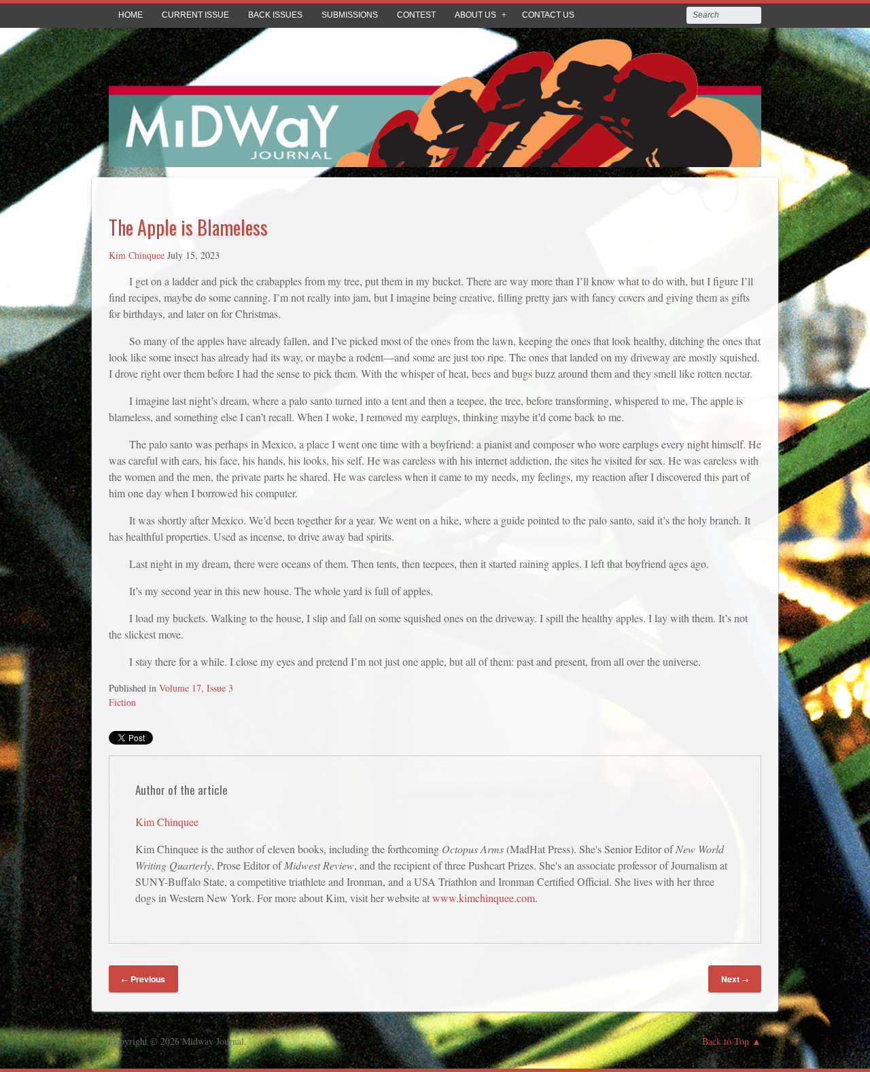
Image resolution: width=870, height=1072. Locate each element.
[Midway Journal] (435, 157)
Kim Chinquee (136, 255)
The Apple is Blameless (188, 227)
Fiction (122, 702)
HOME (130, 15)
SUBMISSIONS (349, 15)
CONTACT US (548, 15)
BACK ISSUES (275, 15)
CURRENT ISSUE (195, 15)
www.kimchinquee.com (483, 898)
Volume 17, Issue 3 (196, 687)
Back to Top (725, 1041)
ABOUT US (475, 15)
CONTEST (416, 15)
